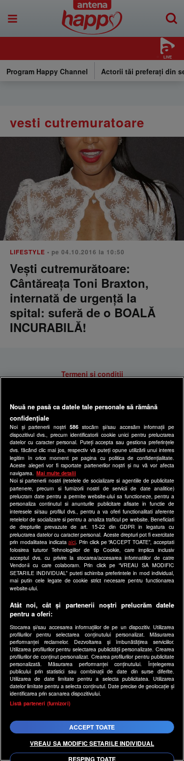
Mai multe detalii (56, 473)
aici (72, 542)
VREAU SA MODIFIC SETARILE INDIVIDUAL (92, 743)
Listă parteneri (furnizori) (40, 703)
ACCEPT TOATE (92, 727)
